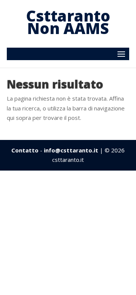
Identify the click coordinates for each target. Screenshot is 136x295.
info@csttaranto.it (71, 150)
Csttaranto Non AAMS (68, 22)
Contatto (25, 150)
